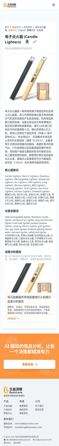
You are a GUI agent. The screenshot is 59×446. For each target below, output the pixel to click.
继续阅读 (11, 318)
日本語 (40, 30)
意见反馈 (39, 409)
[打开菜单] (53, 5)
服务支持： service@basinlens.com (21, 423)
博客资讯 (23, 413)
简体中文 (12, 30)
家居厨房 (28, 27)
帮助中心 (8, 413)
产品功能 (8, 405)
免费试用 (27, 364)
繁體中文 (31, 30)
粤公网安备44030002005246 (18, 440)
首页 (7, 27)
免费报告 (23, 405)
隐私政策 (17, 443)
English (22, 30)
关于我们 (39, 405)
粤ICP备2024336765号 (42, 440)
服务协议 (7, 443)
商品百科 (16, 27)
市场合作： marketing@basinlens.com (23, 427)
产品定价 (8, 409)
